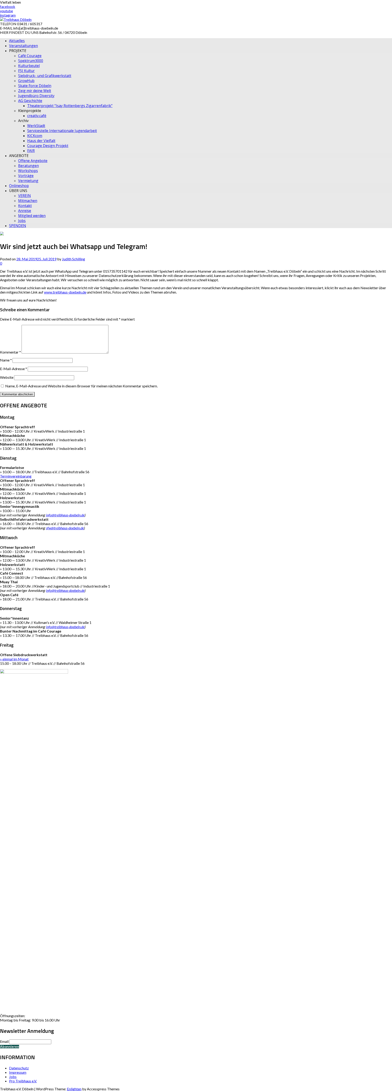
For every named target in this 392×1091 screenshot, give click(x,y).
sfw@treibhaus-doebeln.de (65, 528)
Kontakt (25, 205)
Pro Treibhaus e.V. (23, 1081)
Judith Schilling (73, 259)
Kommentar (10, 352)
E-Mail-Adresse (13, 368)
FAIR (31, 150)
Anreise (24, 210)
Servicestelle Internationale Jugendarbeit (62, 130)
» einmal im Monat (14, 659)
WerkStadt (36, 125)
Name (6, 360)
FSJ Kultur (26, 70)
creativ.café (36, 115)
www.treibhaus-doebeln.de (65, 292)
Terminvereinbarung (16, 476)
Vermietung (28, 180)
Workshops (28, 170)
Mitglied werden (32, 215)
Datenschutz (19, 1068)
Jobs (22, 220)
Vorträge (26, 175)
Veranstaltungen (23, 45)
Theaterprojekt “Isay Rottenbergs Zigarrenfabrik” (70, 105)
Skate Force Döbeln (34, 85)
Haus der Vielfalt (41, 140)
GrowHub (26, 80)
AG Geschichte (30, 100)
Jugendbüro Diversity (36, 95)
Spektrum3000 (30, 60)
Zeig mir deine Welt (34, 90)
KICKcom (34, 135)
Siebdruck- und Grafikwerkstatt (44, 75)
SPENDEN (17, 225)
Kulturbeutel (29, 65)
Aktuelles (17, 40)
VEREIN (24, 195)
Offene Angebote (32, 160)
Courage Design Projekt (47, 145)
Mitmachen (27, 200)
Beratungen (28, 165)
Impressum (17, 1072)
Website (6, 377)
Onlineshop (19, 185)
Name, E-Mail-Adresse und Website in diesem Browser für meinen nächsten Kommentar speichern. (81, 386)
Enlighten (74, 1089)
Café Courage (30, 55)
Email (4, 1041)
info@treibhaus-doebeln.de (65, 515)
